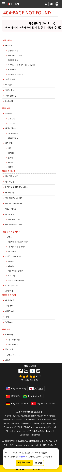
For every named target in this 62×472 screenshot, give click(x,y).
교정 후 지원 (10, 79)
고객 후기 (9, 291)
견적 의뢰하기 (10, 300)
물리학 (10, 158)
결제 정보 (9, 306)
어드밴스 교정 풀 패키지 (16, 247)
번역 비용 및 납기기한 (13, 198)
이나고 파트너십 (14, 340)
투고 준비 (9, 85)
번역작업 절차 (10, 182)
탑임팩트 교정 (13, 51)
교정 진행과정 (10, 96)
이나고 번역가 (10, 214)
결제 (7, 317)
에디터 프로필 (13, 133)
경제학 (10, 162)
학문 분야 (9, 143)
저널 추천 (9, 101)
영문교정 (8, 46)
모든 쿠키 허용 (24, 463)
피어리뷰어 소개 (11, 285)
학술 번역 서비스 (11, 176)
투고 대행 (11, 276)
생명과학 (11, 153)
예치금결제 (9, 311)
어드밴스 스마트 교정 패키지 (18, 242)
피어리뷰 (11, 266)
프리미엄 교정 (13, 60)
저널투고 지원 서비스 (13, 256)
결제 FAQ (9, 322)
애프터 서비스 (10, 209)
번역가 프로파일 (14, 219)
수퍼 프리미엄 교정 (15, 55)
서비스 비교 (12, 70)
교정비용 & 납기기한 (15, 74)
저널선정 (11, 261)
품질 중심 (11, 119)
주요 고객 (9, 349)
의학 (9, 148)
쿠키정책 (22, 457)
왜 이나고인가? (11, 193)
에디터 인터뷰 (13, 138)
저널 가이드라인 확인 (15, 271)
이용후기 (8, 360)
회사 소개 (9, 335)
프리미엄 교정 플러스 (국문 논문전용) (21, 65)
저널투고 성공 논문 (12, 355)
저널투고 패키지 (11, 237)
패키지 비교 (12, 251)
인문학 (10, 167)
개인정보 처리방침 (35, 431)
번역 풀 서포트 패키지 (13, 204)
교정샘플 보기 (10, 90)
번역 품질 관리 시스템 (13, 225)
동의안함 (38, 463)
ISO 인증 (11, 123)
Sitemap (36, 435)
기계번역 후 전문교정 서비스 (16, 187)
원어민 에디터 (10, 128)
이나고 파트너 (13, 344)
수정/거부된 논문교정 (16, 280)
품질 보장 (9, 114)
